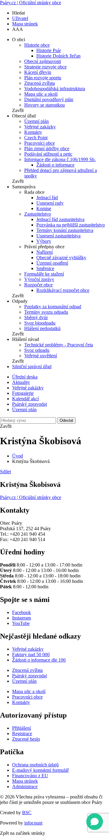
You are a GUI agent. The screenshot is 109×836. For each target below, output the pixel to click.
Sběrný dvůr (36, 317)
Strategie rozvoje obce (45, 66)
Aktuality (21, 382)
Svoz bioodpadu (39, 322)
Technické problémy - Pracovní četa (58, 344)
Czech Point (36, 137)
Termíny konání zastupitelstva (64, 230)
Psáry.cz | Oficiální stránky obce (30, 2)
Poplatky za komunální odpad (52, 306)
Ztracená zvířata (39, 83)
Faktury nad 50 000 (31, 654)
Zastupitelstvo (37, 213)
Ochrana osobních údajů (35, 764)
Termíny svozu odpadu (46, 312)
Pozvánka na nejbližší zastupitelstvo (70, 224)
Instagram (21, 617)
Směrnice (45, 268)
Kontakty (33, 132)
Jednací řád (47, 197)
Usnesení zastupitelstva (58, 235)
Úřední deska (25, 376)
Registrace (22, 733)
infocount (33, 822)
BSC (26, 812)
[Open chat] (94, 821)
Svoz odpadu (36, 350)
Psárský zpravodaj (29, 404)
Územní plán (36, 121)
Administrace (25, 786)
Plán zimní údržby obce (46, 148)
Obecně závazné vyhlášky (61, 257)
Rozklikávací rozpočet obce (62, 290)
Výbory (43, 241)
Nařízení (44, 252)
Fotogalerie (23, 393)
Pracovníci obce (39, 143)
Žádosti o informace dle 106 (39, 660)
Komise (43, 208)
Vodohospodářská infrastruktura (54, 88)
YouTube (21, 623)
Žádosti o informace (55, 164)
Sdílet (5, 471)
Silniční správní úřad (31, 366)
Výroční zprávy (39, 279)
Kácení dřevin (37, 72)
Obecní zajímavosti (42, 61)
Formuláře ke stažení (44, 273)
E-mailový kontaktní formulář (40, 770)
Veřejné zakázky (40, 126)
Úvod (17, 455)
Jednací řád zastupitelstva (60, 219)
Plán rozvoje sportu (42, 77)
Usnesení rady (50, 203)
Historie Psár (48, 50)
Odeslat (66, 420)
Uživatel (20, 18)
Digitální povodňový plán (48, 99)
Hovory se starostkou (44, 104)
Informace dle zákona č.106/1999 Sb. (60, 159)
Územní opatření (52, 263)
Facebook (21, 612)
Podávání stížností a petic (48, 154)
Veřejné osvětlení (40, 355)
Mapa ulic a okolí (41, 94)
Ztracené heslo (26, 739)
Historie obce (37, 45)
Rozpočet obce (38, 284)
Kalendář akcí (25, 398)
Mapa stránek (25, 23)
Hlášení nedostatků (42, 328)
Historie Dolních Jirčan (58, 55)
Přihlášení (21, 728)
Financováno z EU (30, 775)
